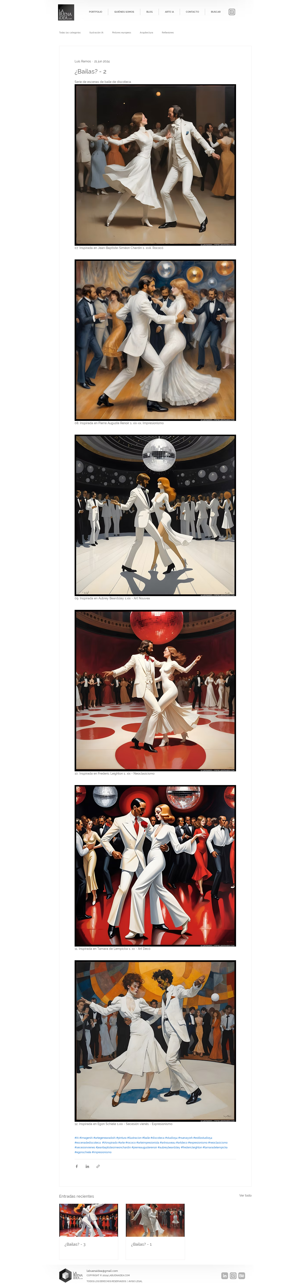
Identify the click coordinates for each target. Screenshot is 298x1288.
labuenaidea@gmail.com (102, 1271)
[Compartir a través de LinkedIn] (87, 1166)
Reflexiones (168, 32)
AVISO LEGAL (135, 1281)
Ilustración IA (96, 32)
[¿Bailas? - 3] (88, 1220)
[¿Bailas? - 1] (155, 1220)
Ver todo (245, 1195)
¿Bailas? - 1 (141, 1244)
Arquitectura (146, 32)
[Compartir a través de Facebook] (77, 1166)
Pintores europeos (121, 32)
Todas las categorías (70, 32)
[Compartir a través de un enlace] (98, 1166)
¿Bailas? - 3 (75, 1244)
